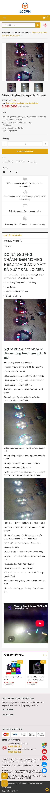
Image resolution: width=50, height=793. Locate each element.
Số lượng (5, 139)
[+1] (17, 172)
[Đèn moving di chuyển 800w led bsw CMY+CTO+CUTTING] (36, 667)
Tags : (4, 158)
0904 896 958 (14, 752)
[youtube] (44, 751)
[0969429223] (44, 757)
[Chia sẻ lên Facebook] (4, 172)
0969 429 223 (14, 746)
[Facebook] (44, 770)
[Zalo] (44, 764)
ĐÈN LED (20, 162)
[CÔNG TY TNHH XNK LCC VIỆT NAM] (25, 7)
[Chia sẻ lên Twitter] (10, 172)
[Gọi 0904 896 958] (4, 783)
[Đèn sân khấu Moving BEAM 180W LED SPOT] (13, 667)
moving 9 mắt (8, 162)
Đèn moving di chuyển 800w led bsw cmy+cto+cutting (36, 679)
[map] (44, 745)
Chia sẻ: (5, 168)
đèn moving (32, 162)
